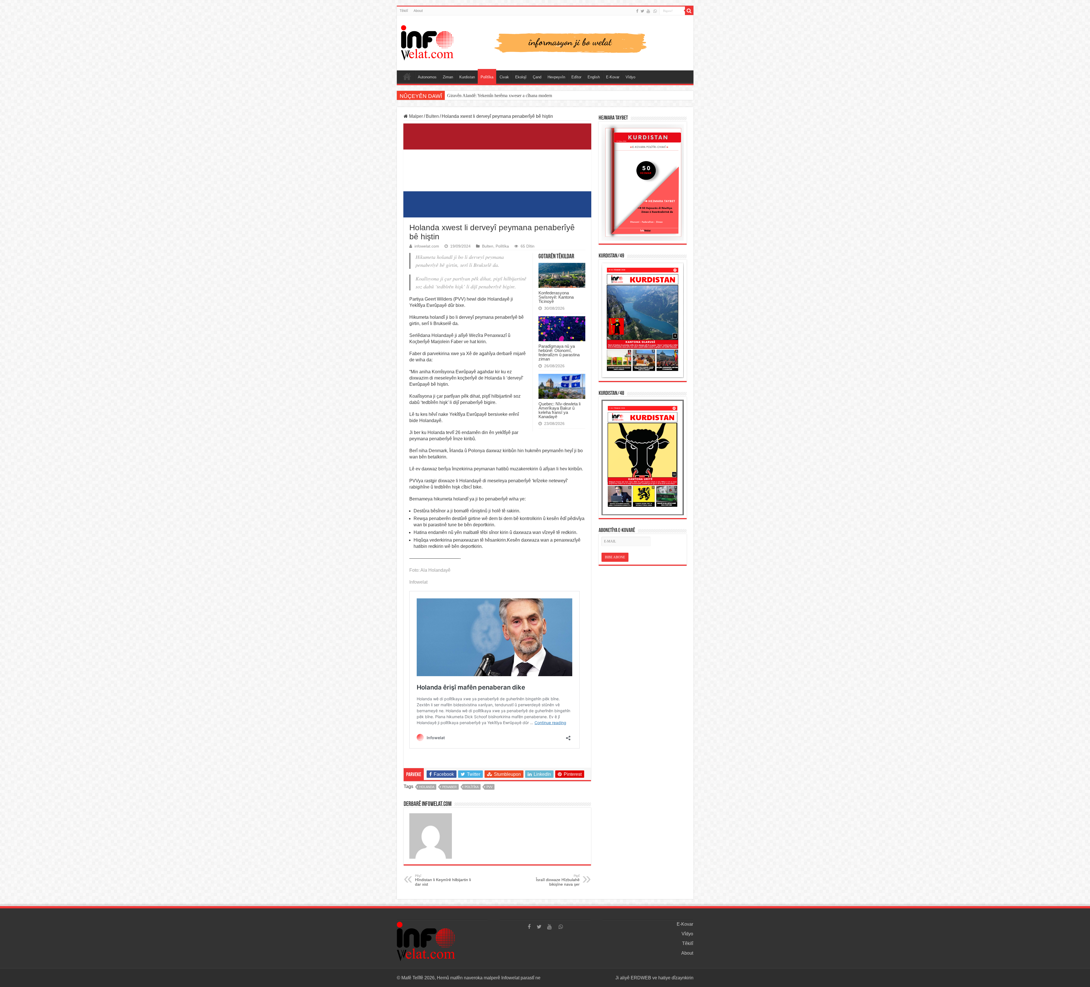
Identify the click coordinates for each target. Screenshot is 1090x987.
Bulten (432, 116)
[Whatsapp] (655, 11)
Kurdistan (467, 77)
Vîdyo (630, 77)
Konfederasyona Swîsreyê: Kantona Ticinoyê (556, 297)
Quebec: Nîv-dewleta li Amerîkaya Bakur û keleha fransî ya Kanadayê (559, 410)
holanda (426, 787)
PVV (489, 787)
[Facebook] (637, 11)
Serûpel (407, 76)
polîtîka (472, 787)
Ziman (448, 77)
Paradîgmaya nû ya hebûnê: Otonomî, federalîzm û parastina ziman (559, 352)
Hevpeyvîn (556, 77)
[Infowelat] (545, 42)
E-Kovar (612, 77)
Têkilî (404, 11)
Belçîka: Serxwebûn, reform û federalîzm (484, 95)
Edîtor (576, 77)
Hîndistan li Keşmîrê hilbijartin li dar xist (443, 880)
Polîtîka (487, 77)
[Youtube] (648, 11)
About (418, 11)
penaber (449, 787)
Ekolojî (521, 77)
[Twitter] (642, 11)
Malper (415, 116)
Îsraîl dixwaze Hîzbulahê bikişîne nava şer (558, 880)
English (594, 77)
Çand (537, 77)
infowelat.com (426, 246)
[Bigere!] (689, 11)
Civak (504, 77)
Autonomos (427, 77)
